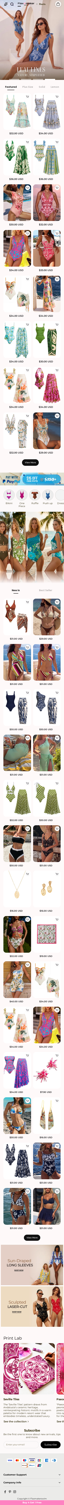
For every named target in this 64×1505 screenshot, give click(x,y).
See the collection (15, 1421)
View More (30, 462)
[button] (5, 4)
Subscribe (50, 1444)
